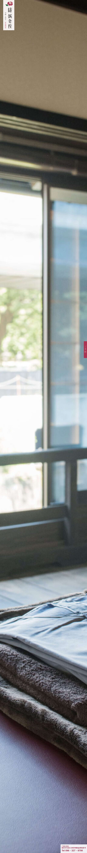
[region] (43, 426)
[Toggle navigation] (79, 5)
